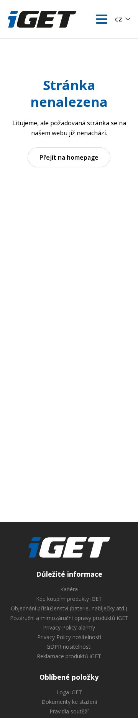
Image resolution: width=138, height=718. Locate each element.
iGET (69, 547)
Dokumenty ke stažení (69, 701)
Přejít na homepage (69, 157)
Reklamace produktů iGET (69, 656)
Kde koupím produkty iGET (69, 598)
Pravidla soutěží (69, 711)
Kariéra (69, 589)
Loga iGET (69, 692)
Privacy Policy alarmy (69, 627)
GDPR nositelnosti (69, 646)
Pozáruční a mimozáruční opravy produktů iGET (69, 618)
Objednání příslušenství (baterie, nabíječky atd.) (69, 608)
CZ (118, 19)
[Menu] (101, 19)
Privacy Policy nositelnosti (69, 637)
